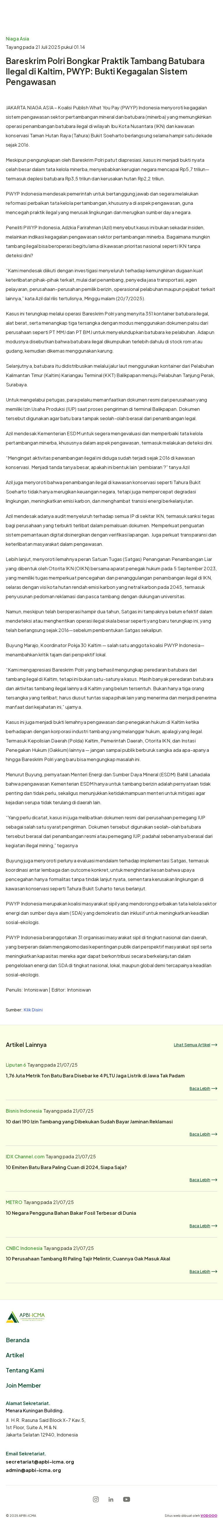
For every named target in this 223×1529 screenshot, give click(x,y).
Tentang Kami (25, 1369)
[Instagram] (96, 1499)
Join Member (23, 1385)
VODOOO (209, 1515)
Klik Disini (33, 1009)
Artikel (15, 1354)
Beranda (18, 1339)
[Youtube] (126, 1499)
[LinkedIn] (111, 1499)
